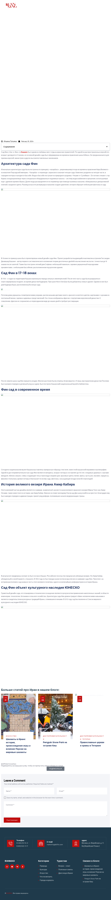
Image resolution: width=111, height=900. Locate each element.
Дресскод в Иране (65, 873)
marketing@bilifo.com (55, 844)
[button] (107, 146)
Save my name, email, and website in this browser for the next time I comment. (35, 798)
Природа (43, 866)
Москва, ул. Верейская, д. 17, (93, 843)
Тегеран (86, 739)
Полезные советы (65, 869)
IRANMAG (9, 893)
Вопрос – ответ (64, 866)
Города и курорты (47, 880)
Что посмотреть (46, 877)
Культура (43, 869)
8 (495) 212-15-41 (22, 843)
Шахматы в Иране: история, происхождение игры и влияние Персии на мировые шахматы (18, 746)
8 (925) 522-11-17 (22, 846)
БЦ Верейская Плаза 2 (91, 846)
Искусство (11, 736)
